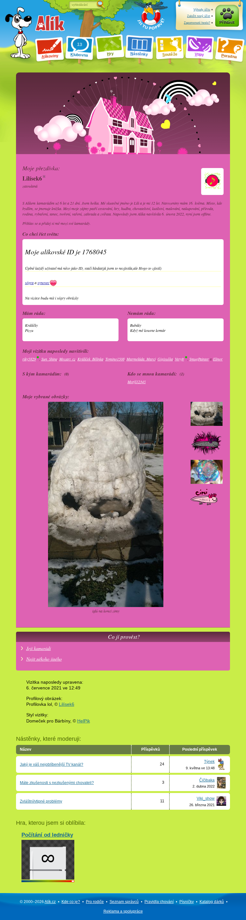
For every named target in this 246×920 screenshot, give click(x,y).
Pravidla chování (159, 901)
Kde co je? (71, 901)
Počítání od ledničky (47, 835)
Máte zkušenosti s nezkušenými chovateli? (57, 783)
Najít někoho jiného (44, 659)
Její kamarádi (38, 648)
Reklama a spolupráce (123, 911)
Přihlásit (226, 22)
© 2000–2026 (38, 901)
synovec (43, 282)
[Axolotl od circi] (207, 453)
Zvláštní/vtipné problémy (41, 801)
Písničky (186, 901)
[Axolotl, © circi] (207, 511)
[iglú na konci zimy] (207, 424)
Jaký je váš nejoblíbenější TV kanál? (51, 764)
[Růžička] (207, 482)
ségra (29, 282)
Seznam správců (124, 901)
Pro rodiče (95, 901)
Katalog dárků (212, 901)
